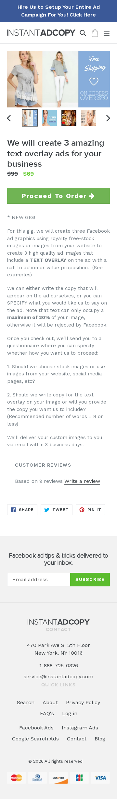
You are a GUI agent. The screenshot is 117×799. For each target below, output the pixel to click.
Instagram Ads (80, 728)
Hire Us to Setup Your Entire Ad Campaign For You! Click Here (59, 11)
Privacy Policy (83, 702)
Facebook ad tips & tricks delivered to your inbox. (58, 559)
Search (25, 702)
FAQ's (47, 713)
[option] (30, 117)
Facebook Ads (36, 728)
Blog (100, 739)
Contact (76, 739)
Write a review (82, 481)
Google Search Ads (35, 739)
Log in (69, 713)
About (50, 702)
